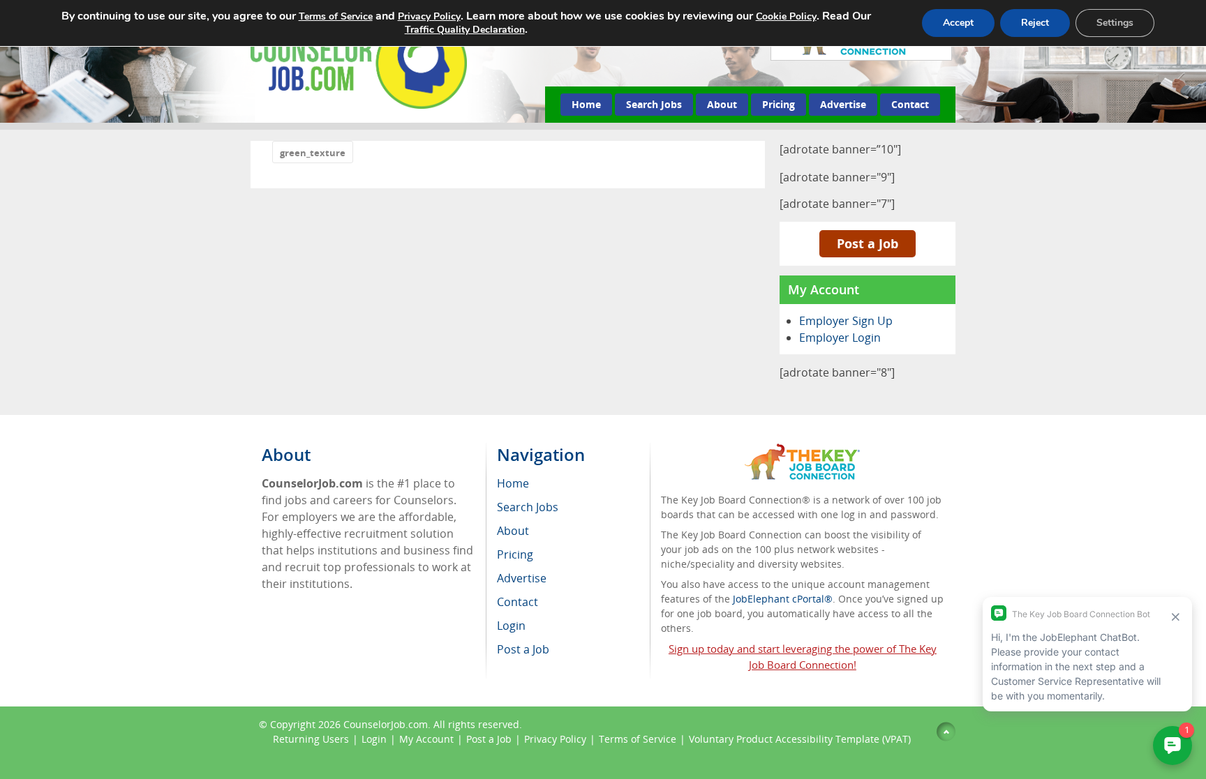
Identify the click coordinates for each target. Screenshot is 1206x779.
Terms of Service (637, 739)
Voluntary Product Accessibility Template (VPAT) (800, 739)
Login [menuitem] (511, 625)
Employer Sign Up (846, 320)
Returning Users (311, 739)
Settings (1114, 22)
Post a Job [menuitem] (523, 649)
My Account (426, 739)
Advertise (843, 104)
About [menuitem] (513, 530)
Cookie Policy (786, 16)
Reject (1035, 22)
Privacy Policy (555, 739)
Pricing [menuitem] (515, 554)
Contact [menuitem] (517, 602)
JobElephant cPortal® (783, 598)
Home (586, 104)
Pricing (778, 104)
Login (374, 739)
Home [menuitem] (513, 483)
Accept (958, 22)
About (722, 104)
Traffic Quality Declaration (465, 29)
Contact (910, 104)
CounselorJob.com (385, 724)
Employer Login (840, 337)
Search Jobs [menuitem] (527, 507)
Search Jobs (654, 104)
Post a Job (867, 243)
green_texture (312, 152)
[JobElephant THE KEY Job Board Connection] (802, 450)
